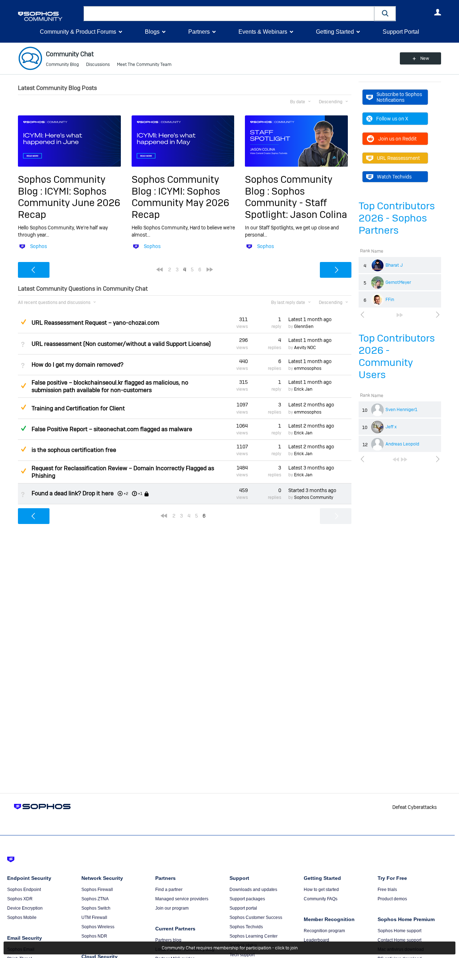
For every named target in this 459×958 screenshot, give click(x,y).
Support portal (243, 908)
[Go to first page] (395, 459)
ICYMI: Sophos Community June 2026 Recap (69, 203)
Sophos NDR (94, 936)
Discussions (98, 64)
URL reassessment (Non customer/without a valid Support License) (121, 344)
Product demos (392, 898)
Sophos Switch (95, 908)
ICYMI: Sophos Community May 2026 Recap (180, 203)
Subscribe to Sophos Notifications (399, 97)
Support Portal (401, 32)
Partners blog (168, 940)
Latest (310, 319)
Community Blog (62, 64)
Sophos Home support (399, 930)
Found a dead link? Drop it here (73, 493)
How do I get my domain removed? (77, 364)
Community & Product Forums (78, 32)
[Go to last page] (399, 315)
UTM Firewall (94, 917)
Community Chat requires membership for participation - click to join (230, 948)
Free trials (387, 889)
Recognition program (324, 930)
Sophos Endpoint (24, 889)
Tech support (242, 954)
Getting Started (335, 32)
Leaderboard (316, 940)
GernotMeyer (398, 282)
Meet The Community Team (144, 64)
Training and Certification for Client (78, 408)
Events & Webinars (262, 32)
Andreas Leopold (402, 444)
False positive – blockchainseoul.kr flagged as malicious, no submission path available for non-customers (110, 386)
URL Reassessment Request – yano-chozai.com (95, 323)
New (424, 58)
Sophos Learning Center (254, 936)
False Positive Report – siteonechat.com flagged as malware (112, 429)
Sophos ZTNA (95, 898)
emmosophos (307, 368)
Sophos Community (313, 497)
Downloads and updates (253, 889)
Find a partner (169, 889)
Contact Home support (399, 940)
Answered (23, 428)
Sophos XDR (20, 898)
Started (312, 490)
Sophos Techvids (246, 926)
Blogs (152, 32)
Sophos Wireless (97, 926)
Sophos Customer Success (256, 917)
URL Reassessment (398, 158)
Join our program (172, 908)
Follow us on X (392, 118)
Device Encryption (25, 908)
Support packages (247, 898)
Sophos (38, 246)
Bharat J (394, 265)
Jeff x (391, 427)
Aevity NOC (305, 348)
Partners (199, 32)
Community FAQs (320, 898)
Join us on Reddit (397, 138)
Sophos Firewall (97, 889)
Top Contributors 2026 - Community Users (397, 356)
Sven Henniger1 (401, 410)
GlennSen (303, 326)
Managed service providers (181, 898)
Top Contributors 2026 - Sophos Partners (397, 218)
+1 (140, 493)
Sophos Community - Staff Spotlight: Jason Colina (296, 203)
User (437, 12)
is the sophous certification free (74, 450)
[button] (385, 13)
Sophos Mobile (22, 917)
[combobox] (229, 13)
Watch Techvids (394, 176)
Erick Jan (303, 389)
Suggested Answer (23, 321)
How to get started (321, 889)
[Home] (49, 16)
